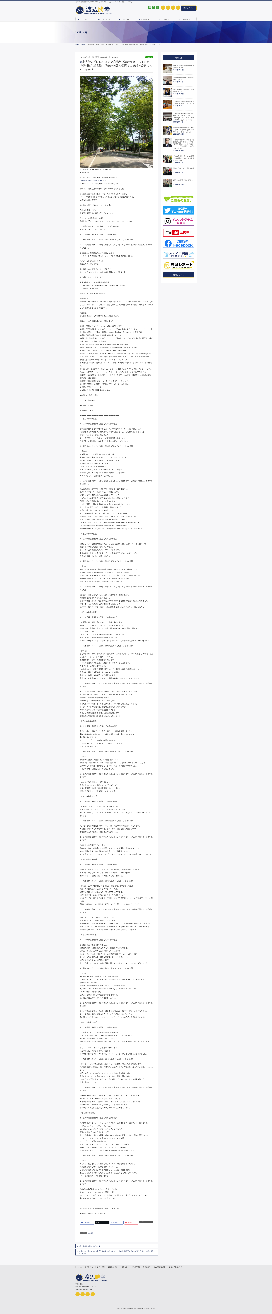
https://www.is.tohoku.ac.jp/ (91, 180)
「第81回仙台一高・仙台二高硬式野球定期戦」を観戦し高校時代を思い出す (183, 158)
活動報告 (149, 57)
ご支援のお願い (113, 1267)
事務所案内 (146, 1267)
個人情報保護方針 (160, 1267)
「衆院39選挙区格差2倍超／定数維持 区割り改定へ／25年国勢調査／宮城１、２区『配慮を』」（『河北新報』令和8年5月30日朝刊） (183, 144)
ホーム (79, 1267)
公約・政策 (101, 1267)
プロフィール (89, 1267)
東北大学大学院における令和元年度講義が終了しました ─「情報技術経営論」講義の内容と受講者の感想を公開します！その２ (116, 1252)
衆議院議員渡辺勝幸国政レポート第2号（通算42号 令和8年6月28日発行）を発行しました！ (183, 130)
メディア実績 (135, 1267)
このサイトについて (175, 1267)
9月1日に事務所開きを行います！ (90, 1246)
